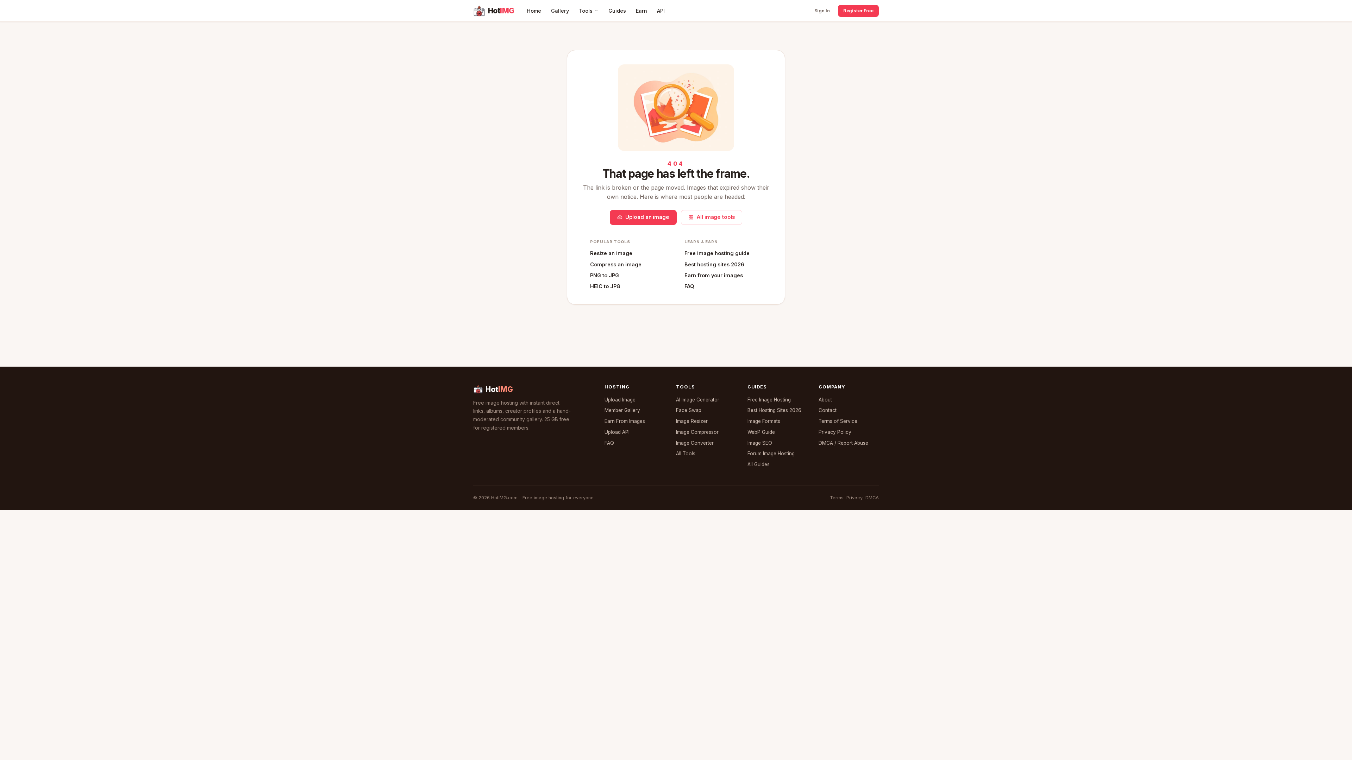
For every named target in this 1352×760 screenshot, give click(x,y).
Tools (586, 11)
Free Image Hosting (769, 400)
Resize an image (611, 253)
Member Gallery (622, 410)
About (825, 400)
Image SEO (759, 443)
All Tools (685, 453)
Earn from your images (713, 275)
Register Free (858, 10)
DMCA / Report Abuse (843, 443)
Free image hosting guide (717, 253)
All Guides (758, 464)
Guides (617, 11)
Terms (837, 497)
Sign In (822, 10)
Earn (641, 11)
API (661, 11)
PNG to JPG (604, 275)
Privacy (854, 497)
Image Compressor (697, 432)
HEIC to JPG (605, 286)
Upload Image (620, 400)
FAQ (689, 286)
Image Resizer (692, 421)
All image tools (715, 217)
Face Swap (688, 410)
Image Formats (763, 421)
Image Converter (695, 443)
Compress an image (615, 264)
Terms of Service (838, 421)
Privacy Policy (835, 432)
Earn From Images (625, 421)
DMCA (872, 497)
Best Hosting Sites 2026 (774, 410)
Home (534, 11)
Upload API (617, 432)
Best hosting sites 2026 (714, 264)
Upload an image (647, 217)
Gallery (560, 11)
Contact (828, 410)
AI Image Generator (697, 400)
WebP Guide (761, 432)
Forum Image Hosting (771, 453)
